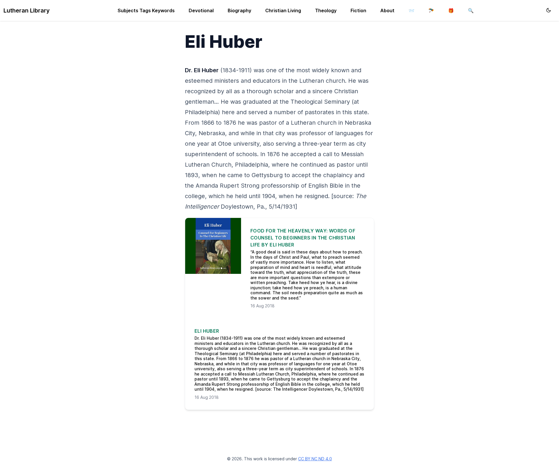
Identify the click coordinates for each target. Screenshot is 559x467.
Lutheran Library (26, 10)
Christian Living (283, 10)
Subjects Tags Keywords (146, 10)
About (387, 10)
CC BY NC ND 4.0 (315, 458)
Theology (326, 10)
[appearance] (548, 10)
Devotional (201, 10)
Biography (239, 10)
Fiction (358, 10)
